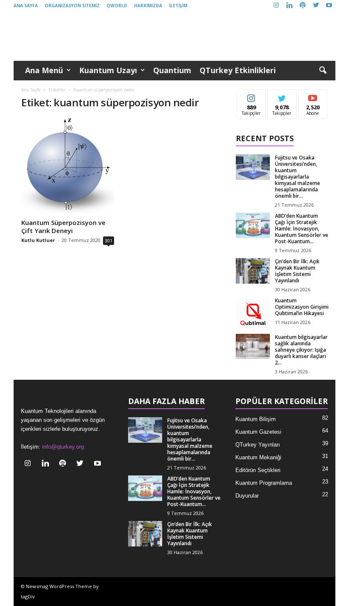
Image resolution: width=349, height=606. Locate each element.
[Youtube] (329, 5)
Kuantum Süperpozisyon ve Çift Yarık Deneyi (63, 226)
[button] (322, 70)
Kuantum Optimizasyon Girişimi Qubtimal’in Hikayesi (302, 307)
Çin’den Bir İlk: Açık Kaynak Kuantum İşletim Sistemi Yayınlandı (297, 271)
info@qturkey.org (63, 447)
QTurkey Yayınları (257, 444)
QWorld (116, 6)
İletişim (178, 6)
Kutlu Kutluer (38, 240)
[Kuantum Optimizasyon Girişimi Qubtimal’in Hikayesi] (253, 314)
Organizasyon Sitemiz (72, 6)
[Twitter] (316, 5)
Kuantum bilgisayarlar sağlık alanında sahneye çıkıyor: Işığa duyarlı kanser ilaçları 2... (301, 349)
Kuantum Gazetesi (258, 432)
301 (108, 240)
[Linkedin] (289, 5)
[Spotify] (303, 5)
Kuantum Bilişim (255, 419)
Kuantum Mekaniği (258, 457)
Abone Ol (313, 96)
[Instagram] (276, 5)
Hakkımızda (148, 6)
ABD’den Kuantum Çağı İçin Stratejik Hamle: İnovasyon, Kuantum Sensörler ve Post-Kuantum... (301, 228)
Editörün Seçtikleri (257, 470)
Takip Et (251, 96)
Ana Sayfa (26, 6)
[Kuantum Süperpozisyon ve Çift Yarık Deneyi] (67, 166)
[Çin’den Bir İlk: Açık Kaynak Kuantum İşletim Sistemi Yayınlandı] (253, 271)
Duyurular (247, 495)
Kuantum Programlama (263, 483)
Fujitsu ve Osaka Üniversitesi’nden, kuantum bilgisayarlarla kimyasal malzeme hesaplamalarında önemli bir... (297, 176)
